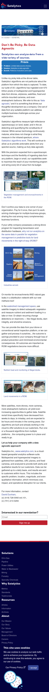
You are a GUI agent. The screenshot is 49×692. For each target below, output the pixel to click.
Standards (6, 592)
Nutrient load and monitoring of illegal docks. (22, 370)
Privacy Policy (7, 642)
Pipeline (5, 561)
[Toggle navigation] (45, 6)
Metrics (5, 588)
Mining (4, 572)
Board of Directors (9, 635)
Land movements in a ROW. (15, 396)
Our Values (6, 628)
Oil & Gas (5, 558)
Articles (5, 604)
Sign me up (24, 522)
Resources (8, 600)
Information (6, 608)
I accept (33, 667)
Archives (5, 612)
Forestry (5, 576)
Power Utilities (7, 565)
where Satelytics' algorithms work (20, 139)
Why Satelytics (11, 583)
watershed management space (21, 306)
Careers (5, 639)
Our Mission (6, 621)
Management (7, 631)
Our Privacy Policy (14, 667)
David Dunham (9, 494)
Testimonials (7, 596)
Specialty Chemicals (10, 579)
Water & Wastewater (10, 569)
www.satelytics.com (24, 451)
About (5, 616)
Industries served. (11, 285)
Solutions (7, 553)
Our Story (6, 624)
